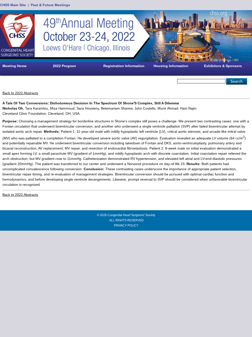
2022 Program (64, 66)
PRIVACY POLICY (126, 225)
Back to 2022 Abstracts (20, 93)
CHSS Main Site (13, 5)
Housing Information (171, 66)
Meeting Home (14, 66)
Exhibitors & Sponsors (223, 66)
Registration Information (123, 66)
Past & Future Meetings (50, 5)
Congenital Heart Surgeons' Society (131, 215)
